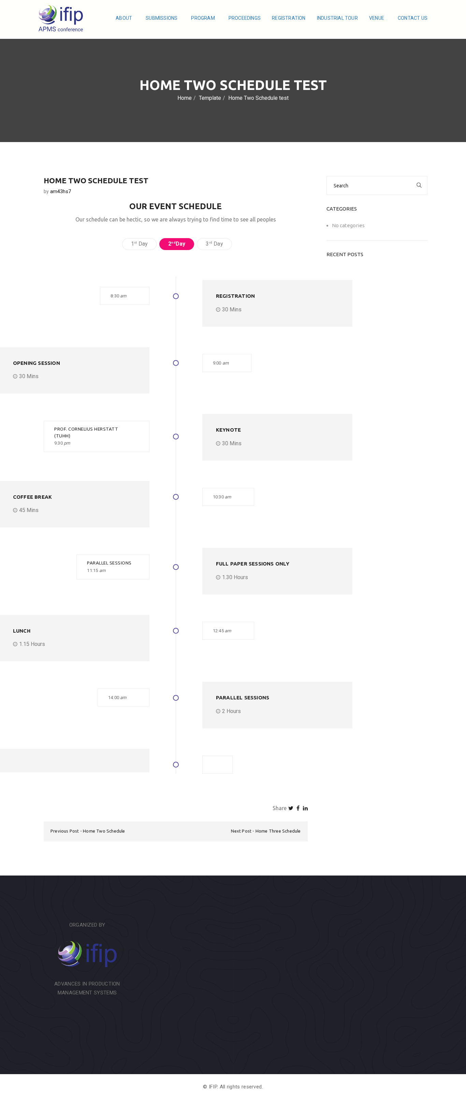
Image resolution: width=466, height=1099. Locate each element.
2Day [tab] (176, 244)
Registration (288, 18)
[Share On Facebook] (298, 808)
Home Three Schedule (278, 831)
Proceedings (245, 18)
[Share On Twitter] (290, 808)
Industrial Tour (337, 18)
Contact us (412, 18)
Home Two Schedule (104, 831)
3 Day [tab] (214, 244)
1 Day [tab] (139, 244)
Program (203, 18)
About (124, 18)
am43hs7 (60, 191)
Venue (377, 18)
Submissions (162, 18)
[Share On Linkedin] (305, 808)
